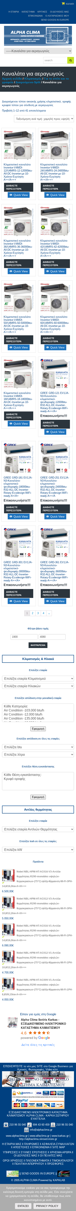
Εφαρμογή (38, 728)
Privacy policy (47, 1206)
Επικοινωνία (35, 16)
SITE (40, 1066)
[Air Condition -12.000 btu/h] (38, 715)
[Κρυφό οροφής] (38, 779)
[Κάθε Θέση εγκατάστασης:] (38, 775)
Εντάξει (23, 1206)
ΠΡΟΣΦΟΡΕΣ (55, 1163)
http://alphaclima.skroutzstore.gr (38, 1139)
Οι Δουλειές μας (59, 12)
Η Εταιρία (14, 12)
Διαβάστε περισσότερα (13, 187)
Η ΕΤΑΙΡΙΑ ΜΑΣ (11, 1144)
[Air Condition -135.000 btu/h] (38, 719)
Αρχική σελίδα (12, 78)
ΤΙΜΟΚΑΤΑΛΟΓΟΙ (62, 1160)
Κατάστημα (28, 12)
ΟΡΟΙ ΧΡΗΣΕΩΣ (13, 1160)
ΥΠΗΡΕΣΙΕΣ (10, 1152)
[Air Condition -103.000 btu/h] (38, 711)
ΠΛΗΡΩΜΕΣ (31, 1144)
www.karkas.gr (60, 1135)
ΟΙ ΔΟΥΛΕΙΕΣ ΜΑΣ (25, 1155)
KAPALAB (59, 1180)
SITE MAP (58, 1147)
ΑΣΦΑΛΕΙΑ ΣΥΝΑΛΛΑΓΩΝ (58, 1144)
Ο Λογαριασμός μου (57, 16)
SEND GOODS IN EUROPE (55, 20)
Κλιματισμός (33, 78)
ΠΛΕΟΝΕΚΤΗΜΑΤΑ (37, 1160)
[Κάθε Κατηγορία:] (38, 707)
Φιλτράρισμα (38, 645)
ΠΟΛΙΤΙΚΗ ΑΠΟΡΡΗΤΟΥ (29, 1163)
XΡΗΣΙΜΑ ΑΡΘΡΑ (60, 1152)
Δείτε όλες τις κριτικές (38, 1045)
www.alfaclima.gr (39, 1135)
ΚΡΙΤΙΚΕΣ (42, 12)
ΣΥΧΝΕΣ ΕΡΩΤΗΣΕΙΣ (34, 1152)
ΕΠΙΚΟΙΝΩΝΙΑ (40, 1147)
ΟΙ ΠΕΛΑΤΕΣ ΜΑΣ (51, 1155)
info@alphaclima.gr (41, 1129)
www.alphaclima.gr (17, 1135)
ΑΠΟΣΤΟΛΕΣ (21, 1147)
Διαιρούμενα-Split (28, 82)
